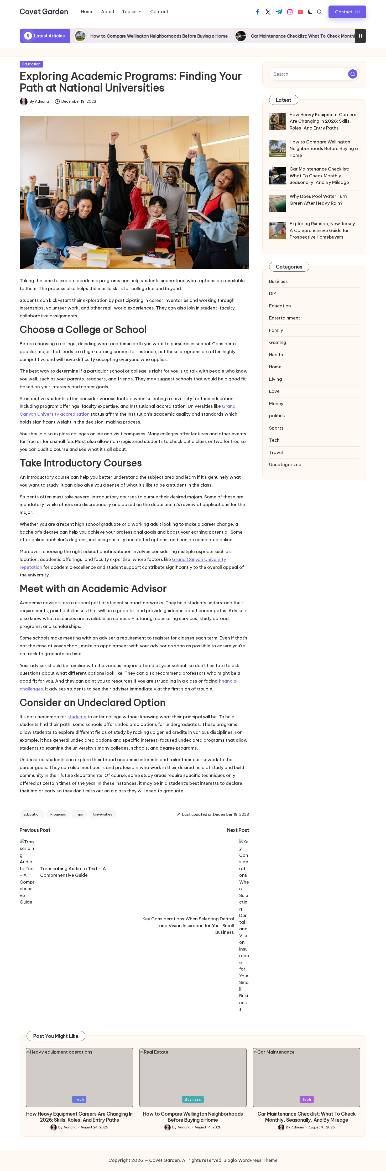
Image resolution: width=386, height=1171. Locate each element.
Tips (79, 814)
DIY (272, 294)
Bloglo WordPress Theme (250, 1160)
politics (277, 416)
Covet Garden (44, 12)
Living (275, 379)
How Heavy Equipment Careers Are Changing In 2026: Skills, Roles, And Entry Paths (79, 1117)
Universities (102, 814)
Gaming (277, 342)
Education (31, 64)
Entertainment (284, 318)
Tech (274, 440)
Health (276, 355)
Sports (276, 428)
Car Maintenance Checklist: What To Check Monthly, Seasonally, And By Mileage (290, 36)
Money (276, 403)
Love (274, 391)
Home (275, 367)
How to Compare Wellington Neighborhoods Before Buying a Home (116, 36)
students (76, 717)
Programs (58, 814)
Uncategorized (285, 465)
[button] (347, 12)
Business (278, 281)
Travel (276, 452)
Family (276, 330)
